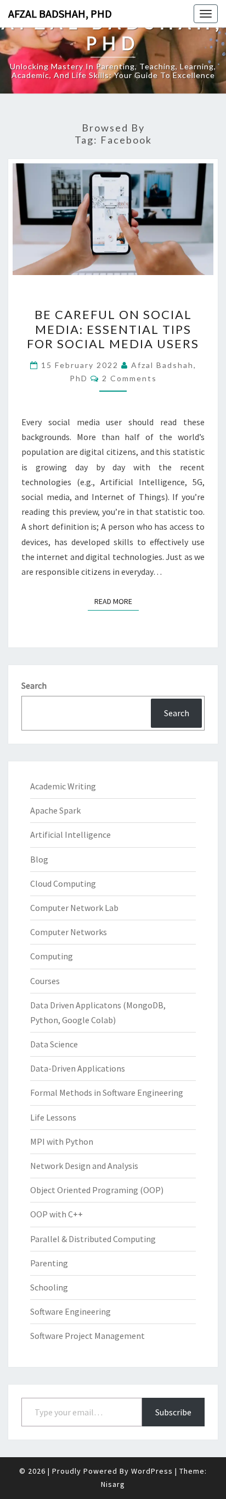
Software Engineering (70, 1311)
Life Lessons (53, 1117)
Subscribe (173, 1412)
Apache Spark (55, 810)
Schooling (49, 1287)
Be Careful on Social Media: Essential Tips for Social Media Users (113, 329)
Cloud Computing (63, 883)
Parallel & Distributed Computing (93, 1238)
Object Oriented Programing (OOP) (96, 1189)
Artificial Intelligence (70, 834)
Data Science (54, 1044)
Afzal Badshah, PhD (60, 13)
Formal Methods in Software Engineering (106, 1092)
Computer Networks (68, 931)
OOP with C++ (56, 1214)
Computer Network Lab (74, 907)
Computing (51, 956)
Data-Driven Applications (77, 1068)
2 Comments (129, 378)
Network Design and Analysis (84, 1165)
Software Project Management (87, 1335)
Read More (116, 601)
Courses (45, 980)
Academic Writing (63, 786)
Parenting (49, 1263)
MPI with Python (61, 1141)
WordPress (152, 1471)
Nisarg (113, 1484)
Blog (39, 859)
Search (34, 685)
